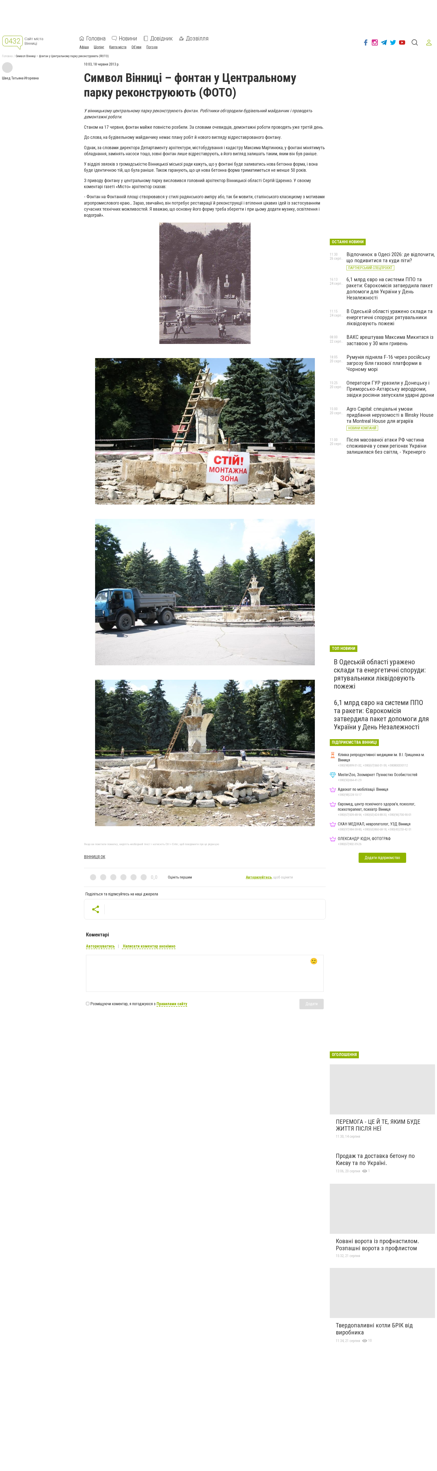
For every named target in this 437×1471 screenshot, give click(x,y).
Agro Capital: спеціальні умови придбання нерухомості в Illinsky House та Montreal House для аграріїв (389, 415)
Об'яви (136, 47)
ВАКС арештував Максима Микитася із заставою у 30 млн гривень (389, 340)
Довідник (161, 38)
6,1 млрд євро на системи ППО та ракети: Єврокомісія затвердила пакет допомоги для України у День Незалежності (389, 288)
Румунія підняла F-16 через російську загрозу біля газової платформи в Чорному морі (388, 363)
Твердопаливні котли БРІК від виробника (374, 1329)
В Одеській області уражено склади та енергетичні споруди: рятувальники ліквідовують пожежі (389, 317)
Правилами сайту (172, 1003)
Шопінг (99, 47)
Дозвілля (197, 38)
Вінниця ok (94, 856)
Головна (96, 38)
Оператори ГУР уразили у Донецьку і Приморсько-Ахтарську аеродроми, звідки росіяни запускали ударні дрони (390, 389)
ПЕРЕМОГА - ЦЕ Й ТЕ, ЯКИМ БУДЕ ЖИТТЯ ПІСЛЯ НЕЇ (378, 1125)
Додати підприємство (382, 857)
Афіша (84, 47)
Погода (152, 47)
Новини (128, 38)
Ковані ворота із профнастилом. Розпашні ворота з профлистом (377, 1245)
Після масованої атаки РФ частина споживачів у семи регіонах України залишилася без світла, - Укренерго (386, 446)
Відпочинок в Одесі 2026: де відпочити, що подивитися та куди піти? (390, 257)
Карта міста (117, 47)
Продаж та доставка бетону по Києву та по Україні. (375, 1159)
